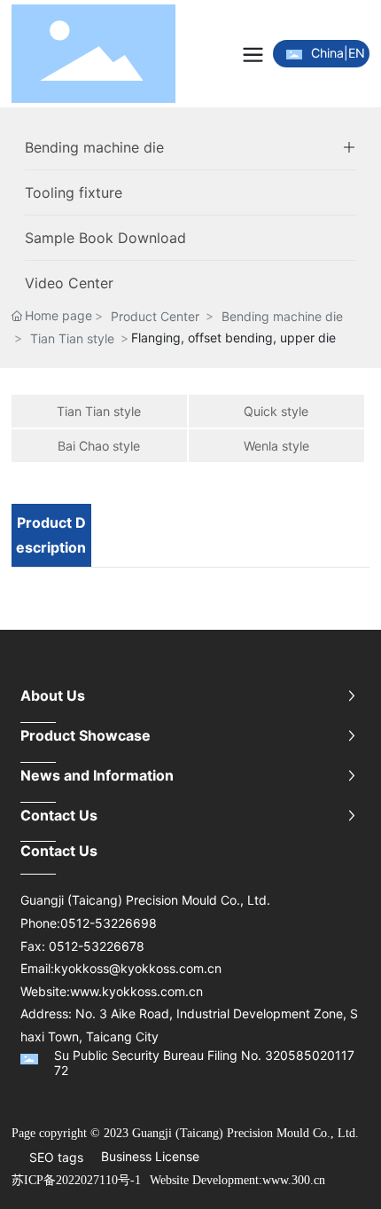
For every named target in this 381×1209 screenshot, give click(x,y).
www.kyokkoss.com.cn (136, 991)
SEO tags (56, 1157)
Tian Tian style (72, 338)
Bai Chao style (99, 445)
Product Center (155, 316)
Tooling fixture (73, 192)
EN (356, 52)
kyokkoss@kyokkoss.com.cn (138, 968)
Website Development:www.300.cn (237, 1180)
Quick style (276, 411)
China (327, 52)
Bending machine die (94, 147)
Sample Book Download (105, 238)
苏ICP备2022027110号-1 (76, 1180)
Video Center (69, 283)
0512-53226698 (108, 922)
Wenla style (276, 445)
